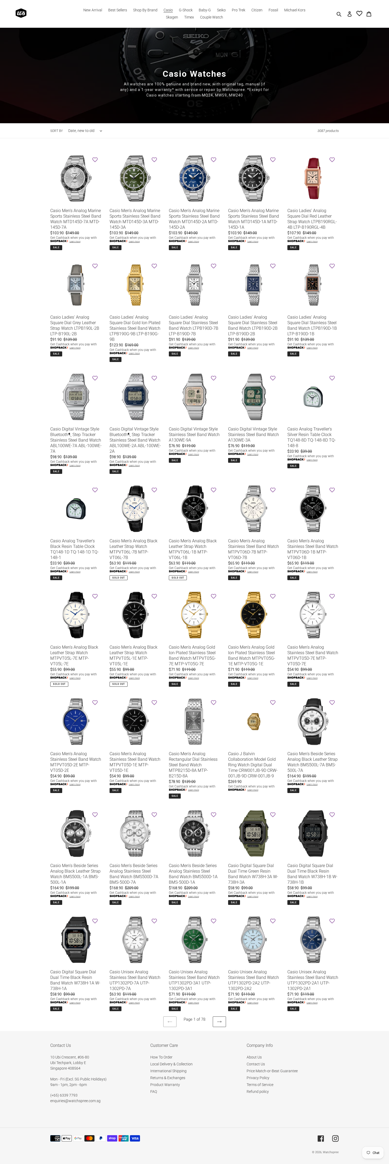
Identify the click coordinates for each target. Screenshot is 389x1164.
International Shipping (168, 1071)
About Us (254, 1057)
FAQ (153, 1091)
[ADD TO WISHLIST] (95, 159)
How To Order (161, 1057)
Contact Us (256, 1064)
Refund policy (258, 1091)
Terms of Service (260, 1085)
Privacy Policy (258, 1078)
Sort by (56, 131)
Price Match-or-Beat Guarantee (272, 1071)
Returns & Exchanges (167, 1078)
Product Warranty (165, 1085)
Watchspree (331, 1152)
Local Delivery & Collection (171, 1064)
